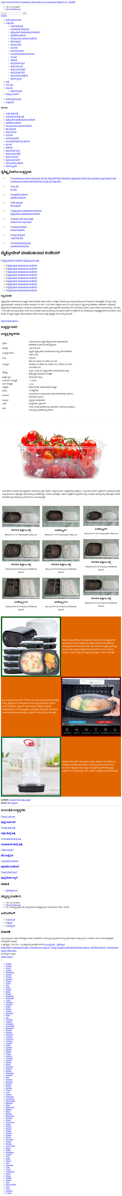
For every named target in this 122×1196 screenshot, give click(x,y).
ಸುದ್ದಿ (7, 82)
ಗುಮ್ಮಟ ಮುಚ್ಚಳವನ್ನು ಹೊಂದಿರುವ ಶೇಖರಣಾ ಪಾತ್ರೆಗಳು (70, 948)
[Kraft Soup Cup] (8, 817)
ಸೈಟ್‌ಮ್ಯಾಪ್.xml (11, 890)
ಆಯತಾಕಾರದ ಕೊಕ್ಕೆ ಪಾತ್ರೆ (19, 29)
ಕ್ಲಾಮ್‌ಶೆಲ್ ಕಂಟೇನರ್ (18, 35)
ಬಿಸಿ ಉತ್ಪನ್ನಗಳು (49, 944)
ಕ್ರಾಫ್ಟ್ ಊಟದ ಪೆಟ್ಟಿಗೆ (17, 69)
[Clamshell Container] (9, 861)
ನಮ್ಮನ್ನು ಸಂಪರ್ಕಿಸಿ (12, 94)
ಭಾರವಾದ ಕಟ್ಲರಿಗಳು (17, 230)
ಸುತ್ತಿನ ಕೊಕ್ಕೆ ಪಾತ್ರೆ (16, 26)
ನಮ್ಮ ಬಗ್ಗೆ (9, 88)
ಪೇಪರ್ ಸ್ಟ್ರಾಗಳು (16, 79)
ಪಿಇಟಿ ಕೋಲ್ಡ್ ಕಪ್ (17, 51)
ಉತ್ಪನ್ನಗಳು (10, 23)
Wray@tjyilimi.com (13, 905)
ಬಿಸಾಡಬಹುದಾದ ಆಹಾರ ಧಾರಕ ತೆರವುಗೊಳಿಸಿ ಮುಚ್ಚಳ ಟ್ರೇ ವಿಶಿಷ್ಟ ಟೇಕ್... (36, 181)
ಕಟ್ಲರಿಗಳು (13, 60)
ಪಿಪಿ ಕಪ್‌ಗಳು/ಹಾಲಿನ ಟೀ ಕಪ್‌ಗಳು (22, 54)
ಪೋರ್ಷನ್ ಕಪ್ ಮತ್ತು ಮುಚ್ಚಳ (20, 222)
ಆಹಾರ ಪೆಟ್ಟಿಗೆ (6, 948)
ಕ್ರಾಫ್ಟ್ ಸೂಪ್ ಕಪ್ (16, 66)
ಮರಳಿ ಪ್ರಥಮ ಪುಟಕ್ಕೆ (13, 20)
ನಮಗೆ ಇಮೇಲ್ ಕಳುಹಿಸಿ (9, 321)
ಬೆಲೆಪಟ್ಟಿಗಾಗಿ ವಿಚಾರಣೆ (9, 941)
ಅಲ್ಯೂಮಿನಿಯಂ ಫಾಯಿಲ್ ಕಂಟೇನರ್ (23, 38)
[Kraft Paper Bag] (9, 872)
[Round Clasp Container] (8, 828)
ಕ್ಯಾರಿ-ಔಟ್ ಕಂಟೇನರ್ (97, 948)
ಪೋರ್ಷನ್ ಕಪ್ (15, 45)
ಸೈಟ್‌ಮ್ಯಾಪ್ (61, 944)
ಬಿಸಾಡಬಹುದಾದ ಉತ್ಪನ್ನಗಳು (39, 948)
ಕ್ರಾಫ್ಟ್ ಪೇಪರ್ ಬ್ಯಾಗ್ (17, 63)
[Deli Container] (7, 850)
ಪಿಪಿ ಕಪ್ (13, 57)
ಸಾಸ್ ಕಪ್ (14, 48)
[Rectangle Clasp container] (11, 839)
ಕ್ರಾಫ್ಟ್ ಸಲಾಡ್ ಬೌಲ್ (17, 72)
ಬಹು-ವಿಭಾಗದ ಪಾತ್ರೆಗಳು (19, 75)
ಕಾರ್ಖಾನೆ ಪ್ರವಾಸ (16, 91)
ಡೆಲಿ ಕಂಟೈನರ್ (15, 41)
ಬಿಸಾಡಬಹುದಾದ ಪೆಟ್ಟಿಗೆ (20, 948)
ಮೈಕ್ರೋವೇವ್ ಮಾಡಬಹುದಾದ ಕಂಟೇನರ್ (25, 32)
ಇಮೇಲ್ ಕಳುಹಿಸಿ (7, 957)
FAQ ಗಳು (9, 85)
